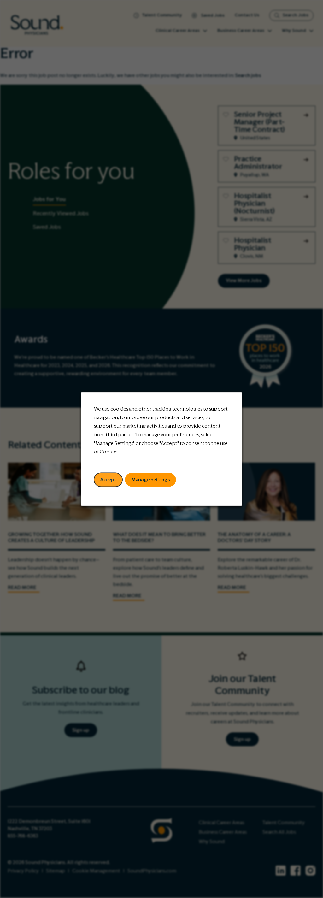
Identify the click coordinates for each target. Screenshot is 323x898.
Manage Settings (150, 479)
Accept (108, 479)
